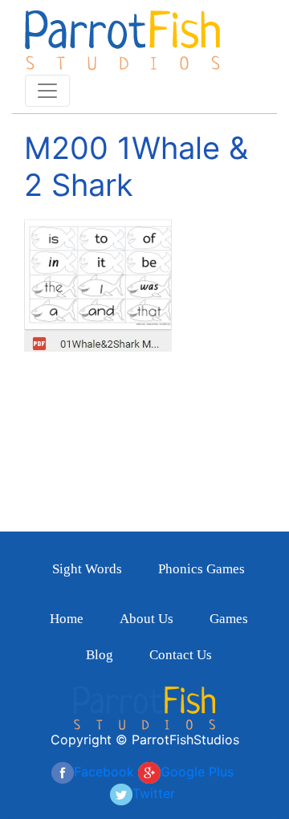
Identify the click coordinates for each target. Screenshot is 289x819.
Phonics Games (201, 569)
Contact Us (180, 654)
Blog (99, 654)
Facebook (104, 772)
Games (229, 618)
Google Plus (197, 772)
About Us (146, 618)
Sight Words (87, 569)
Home (66, 618)
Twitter (153, 793)
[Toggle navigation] (47, 91)
